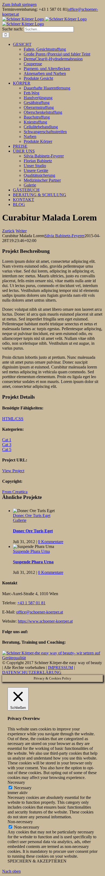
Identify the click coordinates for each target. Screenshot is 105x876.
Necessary (23, 787)
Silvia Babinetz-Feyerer (64, 235)
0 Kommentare (50, 541)
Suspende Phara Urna (31, 551)
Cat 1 (6, 439)
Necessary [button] (16, 782)
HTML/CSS (12, 418)
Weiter (21, 231)
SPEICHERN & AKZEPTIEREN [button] (37, 861)
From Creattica (14, 491)
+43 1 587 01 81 (31, 603)
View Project (13, 470)
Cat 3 (6, 444)
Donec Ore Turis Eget (31, 515)
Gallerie (19, 520)
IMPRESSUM (60, 667)
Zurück (8, 231)
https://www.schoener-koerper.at (45, 621)
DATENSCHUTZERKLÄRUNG (31, 672)
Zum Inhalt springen (19, 4)
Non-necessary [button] (20, 821)
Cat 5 (6, 449)
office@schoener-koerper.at (39, 612)
